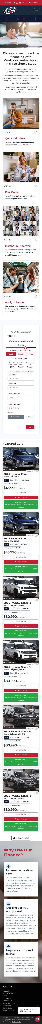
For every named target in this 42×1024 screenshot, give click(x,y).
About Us (6, 991)
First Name (12, 374)
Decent (21, 354)
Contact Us (7, 1001)
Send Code (15, 417)
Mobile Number (14, 404)
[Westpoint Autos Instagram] (17, 3)
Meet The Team (9, 1003)
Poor (31, 354)
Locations (35, 3)
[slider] (25, 347)
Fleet (5, 996)
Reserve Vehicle (21, 504)
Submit (30, 427)
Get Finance (22, 497)
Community (8, 998)
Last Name (12, 383)
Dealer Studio (16, 1022)
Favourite (30, 471)
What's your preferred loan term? (21, 341)
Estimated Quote (21, 358)
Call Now (7, 3)
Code (10, 413)
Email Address (14, 394)
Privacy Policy (8, 1010)
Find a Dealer (8, 993)
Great (10, 354)
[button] (36, 10)
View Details (21, 493)
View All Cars (22, 838)
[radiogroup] (21, 354)
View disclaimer (29, 371)
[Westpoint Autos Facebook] (14, 3)
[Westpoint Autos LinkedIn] (20, 3)
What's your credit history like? (21, 350)
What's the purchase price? (21, 332)
